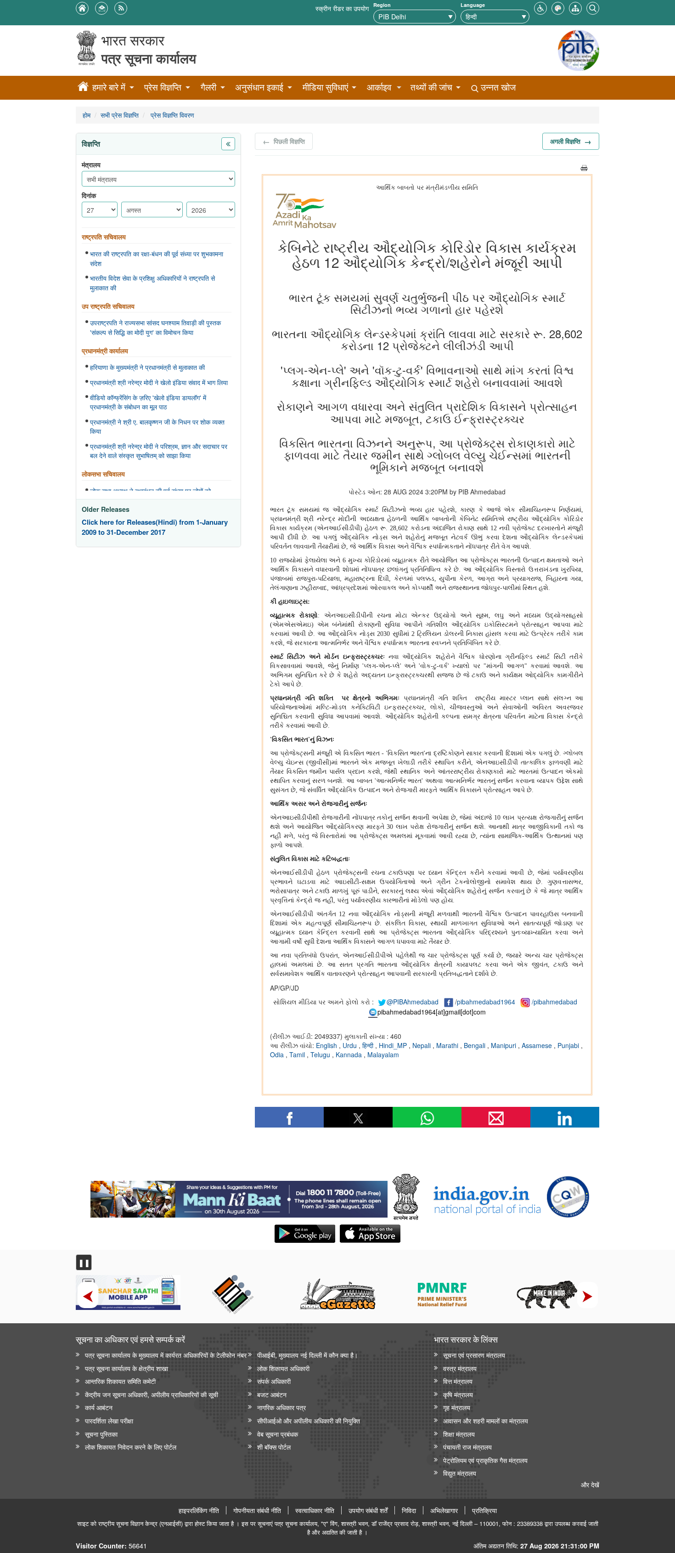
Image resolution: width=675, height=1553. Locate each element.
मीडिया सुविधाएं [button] (325, 87)
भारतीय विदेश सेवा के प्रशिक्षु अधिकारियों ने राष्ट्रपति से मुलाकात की (152, 282)
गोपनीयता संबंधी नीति (257, 1510)
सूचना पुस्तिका (101, 1434)
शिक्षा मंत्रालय (459, 1434)
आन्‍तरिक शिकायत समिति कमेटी (120, 1381)
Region (382, 5)
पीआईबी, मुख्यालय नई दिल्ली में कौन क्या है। (307, 1355)
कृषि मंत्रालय (458, 1394)
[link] (239, 1197)
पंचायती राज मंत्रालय (467, 1446)
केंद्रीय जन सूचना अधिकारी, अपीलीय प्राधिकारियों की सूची (151, 1394)
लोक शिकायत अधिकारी (283, 1368)
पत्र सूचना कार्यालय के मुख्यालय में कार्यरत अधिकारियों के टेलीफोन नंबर (166, 1355)
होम (86, 114)
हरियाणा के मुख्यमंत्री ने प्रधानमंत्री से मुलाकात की (147, 367)
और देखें (590, 1484)
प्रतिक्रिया (484, 1510)
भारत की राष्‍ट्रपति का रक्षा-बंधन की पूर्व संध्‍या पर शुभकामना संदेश (156, 258)
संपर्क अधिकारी (274, 1381)
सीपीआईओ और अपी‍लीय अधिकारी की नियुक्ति (308, 1420)
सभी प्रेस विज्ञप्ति (120, 114)
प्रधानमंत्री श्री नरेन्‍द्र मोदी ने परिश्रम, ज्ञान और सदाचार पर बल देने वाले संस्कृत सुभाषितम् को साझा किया (158, 451)
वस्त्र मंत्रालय (460, 1368)
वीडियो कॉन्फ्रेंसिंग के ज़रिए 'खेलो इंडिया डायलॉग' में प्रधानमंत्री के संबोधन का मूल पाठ (148, 402)
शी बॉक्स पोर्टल (274, 1446)
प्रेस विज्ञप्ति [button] (162, 87)
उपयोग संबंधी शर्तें (368, 1510)
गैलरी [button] (208, 87)
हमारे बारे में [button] (108, 87)
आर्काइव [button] (379, 87)
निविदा (409, 1510)
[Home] (83, 88)
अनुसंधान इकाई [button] (259, 87)
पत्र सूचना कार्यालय (148, 58)
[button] (540, 7)
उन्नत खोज (497, 87)
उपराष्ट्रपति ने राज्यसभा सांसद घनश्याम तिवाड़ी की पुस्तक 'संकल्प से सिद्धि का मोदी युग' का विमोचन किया (155, 327)
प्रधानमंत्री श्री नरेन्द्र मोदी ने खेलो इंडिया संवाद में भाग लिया (159, 382)
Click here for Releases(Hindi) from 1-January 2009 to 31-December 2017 (155, 527)
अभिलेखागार (444, 1510)
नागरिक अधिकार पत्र (281, 1407)
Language (473, 5)
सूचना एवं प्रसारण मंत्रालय (474, 1355)
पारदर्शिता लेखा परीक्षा (109, 1420)
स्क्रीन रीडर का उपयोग (342, 8)
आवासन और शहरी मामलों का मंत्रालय (485, 1420)
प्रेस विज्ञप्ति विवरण (171, 114)
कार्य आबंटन (98, 1407)
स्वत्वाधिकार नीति (314, 1510)
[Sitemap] (575, 7)
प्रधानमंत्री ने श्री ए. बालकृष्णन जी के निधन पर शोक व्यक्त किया (157, 426)
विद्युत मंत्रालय (459, 1473)
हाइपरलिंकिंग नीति (199, 1510)
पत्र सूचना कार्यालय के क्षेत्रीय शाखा (126, 1368)
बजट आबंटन (272, 1394)
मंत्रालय (91, 164)
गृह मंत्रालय (456, 1407)
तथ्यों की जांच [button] (431, 87)
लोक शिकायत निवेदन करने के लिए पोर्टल (130, 1446)
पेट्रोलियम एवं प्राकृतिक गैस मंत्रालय (485, 1460)
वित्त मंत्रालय (457, 1381)
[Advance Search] (592, 7)
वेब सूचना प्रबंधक (277, 1434)
